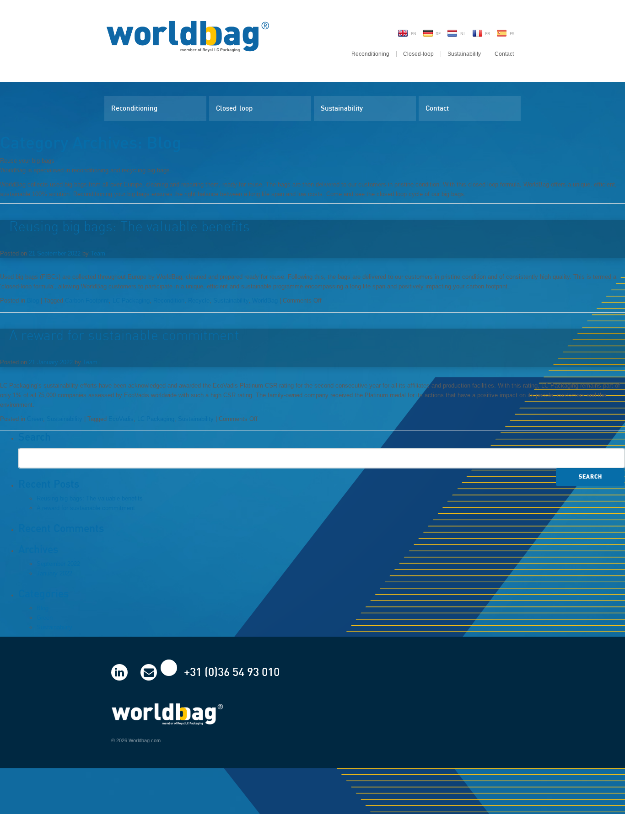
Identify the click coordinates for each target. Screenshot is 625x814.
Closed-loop (418, 54)
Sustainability (464, 54)
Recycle (199, 300)
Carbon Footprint (87, 300)
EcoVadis (121, 418)
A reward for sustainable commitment (124, 336)
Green (35, 418)
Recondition (168, 300)
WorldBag (265, 300)
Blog (33, 300)
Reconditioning (370, 54)
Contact (504, 54)
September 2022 (58, 563)
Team (98, 253)
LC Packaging (131, 300)
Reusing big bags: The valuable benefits (129, 227)
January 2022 (54, 573)
